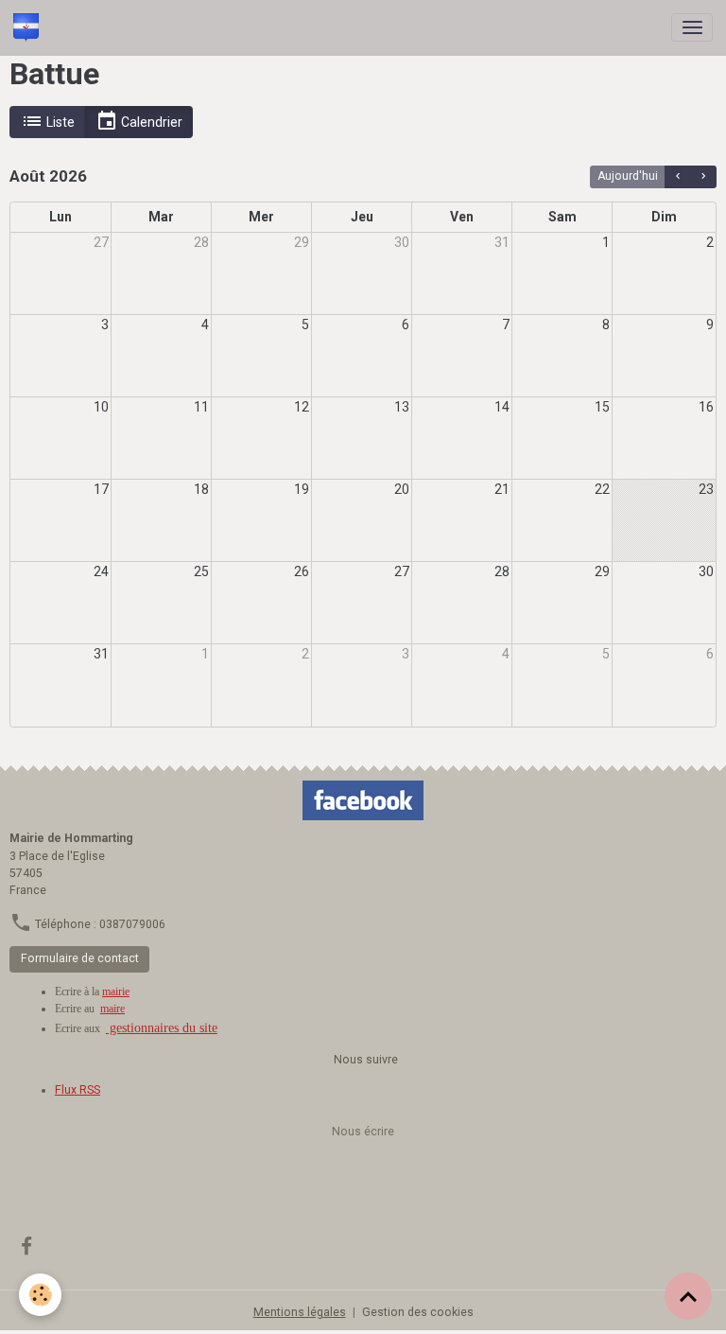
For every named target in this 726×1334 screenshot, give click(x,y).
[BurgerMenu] (692, 27)
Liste (59, 122)
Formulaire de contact (80, 958)
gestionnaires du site (161, 1028)
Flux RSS (77, 1090)
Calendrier (150, 122)
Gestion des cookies (418, 1312)
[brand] (29, 27)
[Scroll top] (688, 1296)
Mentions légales (299, 1312)
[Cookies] (40, 1294)
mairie (116, 991)
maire (112, 1008)
